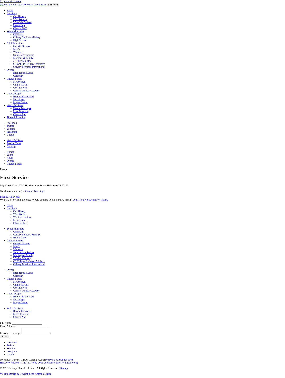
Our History (19, 16)
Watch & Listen (15, 105)
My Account (19, 81)
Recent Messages (22, 108)
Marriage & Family (23, 58)
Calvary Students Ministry (26, 37)
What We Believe (22, 22)
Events (10, 69)
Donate (10, 151)
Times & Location (16, 117)
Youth (10, 154)
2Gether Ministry (22, 60)
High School (19, 40)
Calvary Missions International (29, 66)
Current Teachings (34, 191)
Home (10, 10)
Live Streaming (21, 111)
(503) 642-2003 (35, 362)
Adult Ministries (15, 43)
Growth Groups (21, 46)
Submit (4, 336)
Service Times (14, 143)
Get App (11, 146)
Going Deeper (14, 93)
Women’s (18, 52)
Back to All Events (10, 196)
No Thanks (102, 199)
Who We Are (20, 19)
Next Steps (19, 99)
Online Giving (20, 84)
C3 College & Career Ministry (29, 63)
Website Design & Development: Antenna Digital (25, 373)
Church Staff (20, 28)
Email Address (7, 326)
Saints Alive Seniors (23, 55)
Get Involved (20, 87)
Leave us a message (10, 333)
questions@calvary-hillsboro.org (61, 362)
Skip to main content (10, 1)
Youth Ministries (15, 31)
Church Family (14, 78)
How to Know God (23, 96)
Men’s (16, 49)
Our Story (12, 13)
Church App (19, 114)
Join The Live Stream (84, 199)
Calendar (18, 75)
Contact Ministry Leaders (26, 90)
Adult (10, 157)
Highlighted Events (23, 72)
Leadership (19, 25)
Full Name (5, 322)
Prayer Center (20, 102)
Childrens (18, 34)
